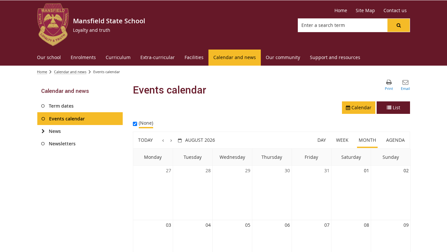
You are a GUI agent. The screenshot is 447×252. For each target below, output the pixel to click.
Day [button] (321, 140)
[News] (43, 131)
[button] (398, 25)
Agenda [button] (395, 140)
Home (42, 71)
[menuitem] (49, 58)
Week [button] (342, 140)
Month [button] (367, 140)
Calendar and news (70, 71)
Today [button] (145, 140)
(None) (146, 123)
